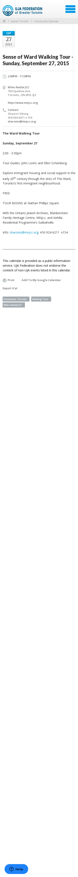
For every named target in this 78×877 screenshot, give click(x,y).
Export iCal (10, 288)
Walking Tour (40, 299)
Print (11, 280)
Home (4, 21)
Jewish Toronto (20, 21)
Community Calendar (46, 21)
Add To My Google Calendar (41, 280)
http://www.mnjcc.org (23, 103)
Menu (70, 9)
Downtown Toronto (15, 299)
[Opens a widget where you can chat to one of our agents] (16, 869)
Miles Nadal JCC (13, 304)
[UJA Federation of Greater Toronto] (23, 10)
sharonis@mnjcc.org (22, 121)
